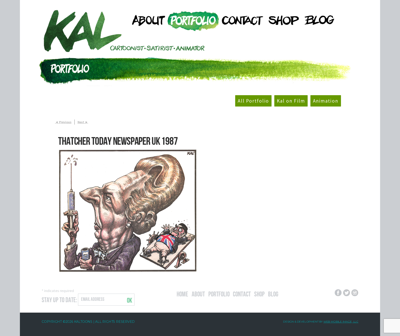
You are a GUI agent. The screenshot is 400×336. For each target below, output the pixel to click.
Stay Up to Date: (59, 299)
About (198, 293)
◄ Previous (63, 122)
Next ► (83, 122)
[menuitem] (146, 20)
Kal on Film (291, 101)
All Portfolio (253, 101)
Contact (242, 293)
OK (129, 299)
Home (182, 293)
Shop (259, 293)
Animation (325, 101)
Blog (273, 293)
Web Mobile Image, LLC (340, 321)
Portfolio (219, 293)
